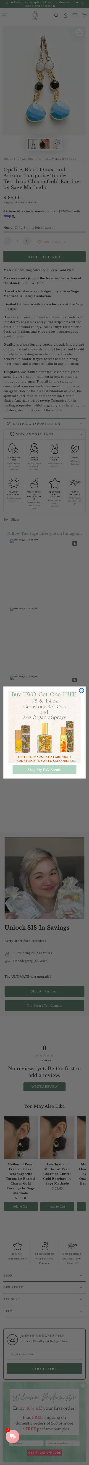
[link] (44, 727)
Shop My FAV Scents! (45, 769)
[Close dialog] (81, 690)
